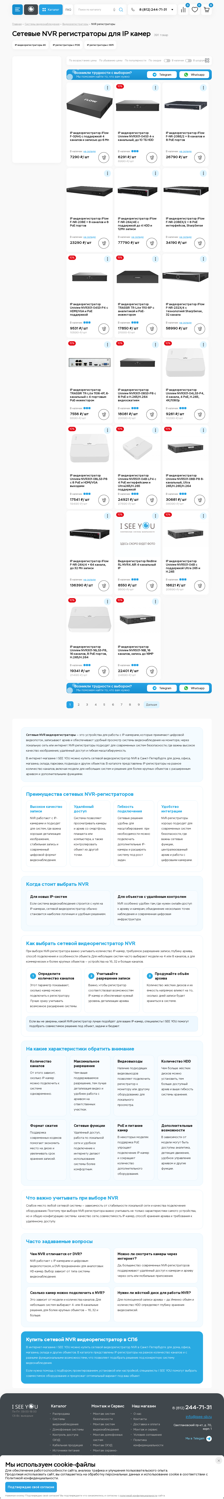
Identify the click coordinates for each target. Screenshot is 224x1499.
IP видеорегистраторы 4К (30, 45)
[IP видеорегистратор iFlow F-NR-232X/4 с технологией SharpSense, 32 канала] (185, 277)
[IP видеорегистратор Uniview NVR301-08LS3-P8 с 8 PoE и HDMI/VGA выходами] (89, 448)
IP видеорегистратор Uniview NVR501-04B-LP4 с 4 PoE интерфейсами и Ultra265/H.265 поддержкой (137, 482)
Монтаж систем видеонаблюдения (106, 1427)
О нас (137, 1413)
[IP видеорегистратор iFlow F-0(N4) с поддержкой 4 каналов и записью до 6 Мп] (89, 106)
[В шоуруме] (188, 60)
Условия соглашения (148, 1434)
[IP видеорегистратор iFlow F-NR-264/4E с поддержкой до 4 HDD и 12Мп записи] (137, 191)
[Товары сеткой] (207, 60)
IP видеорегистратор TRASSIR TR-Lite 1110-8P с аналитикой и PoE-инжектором (136, 309)
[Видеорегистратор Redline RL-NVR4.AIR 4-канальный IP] (137, 534)
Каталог (53, 9)
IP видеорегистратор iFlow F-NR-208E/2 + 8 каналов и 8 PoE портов (185, 136)
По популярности (135, 60)
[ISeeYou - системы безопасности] (25, 1406)
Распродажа (61, 1413)
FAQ (68, 9)
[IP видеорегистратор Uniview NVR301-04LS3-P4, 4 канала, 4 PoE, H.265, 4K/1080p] (185, 362)
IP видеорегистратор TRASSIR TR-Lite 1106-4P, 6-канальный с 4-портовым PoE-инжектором (89, 395)
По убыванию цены (110, 60)
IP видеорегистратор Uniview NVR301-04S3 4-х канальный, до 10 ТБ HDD (136, 136)
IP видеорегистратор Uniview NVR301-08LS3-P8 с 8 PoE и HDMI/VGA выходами (88, 481)
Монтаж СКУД (102, 1445)
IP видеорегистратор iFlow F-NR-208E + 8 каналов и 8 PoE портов (89, 222)
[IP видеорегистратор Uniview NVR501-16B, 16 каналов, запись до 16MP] (137, 619)
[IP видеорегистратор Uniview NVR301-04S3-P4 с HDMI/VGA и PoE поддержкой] (89, 277)
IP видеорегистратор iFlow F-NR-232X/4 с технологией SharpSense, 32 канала (185, 309)
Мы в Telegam (195, 1438)
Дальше (151, 704)
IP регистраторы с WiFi (100, 45)
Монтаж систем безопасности (104, 1416)
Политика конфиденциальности (148, 1442)
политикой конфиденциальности (138, 1495)
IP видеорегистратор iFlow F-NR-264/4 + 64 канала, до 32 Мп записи (89, 565)
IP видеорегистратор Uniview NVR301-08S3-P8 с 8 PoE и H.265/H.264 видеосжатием (137, 395)
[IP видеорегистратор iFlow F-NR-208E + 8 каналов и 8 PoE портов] (89, 191)
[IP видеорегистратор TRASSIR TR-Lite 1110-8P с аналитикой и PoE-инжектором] (137, 277)
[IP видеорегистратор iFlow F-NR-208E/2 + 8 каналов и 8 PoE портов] (185, 106)
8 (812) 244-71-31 (153, 10)
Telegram (164, 74)
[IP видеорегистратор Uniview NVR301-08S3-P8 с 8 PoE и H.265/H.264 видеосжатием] (137, 362)
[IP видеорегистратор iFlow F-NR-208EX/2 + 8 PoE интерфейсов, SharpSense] (185, 191)
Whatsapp (197, 74)
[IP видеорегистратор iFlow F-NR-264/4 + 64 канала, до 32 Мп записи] (89, 534)
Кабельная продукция (68, 1445)
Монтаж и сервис (146, 1429)
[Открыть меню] (17, 9)
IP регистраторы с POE (66, 45)
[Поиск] (121, 10)
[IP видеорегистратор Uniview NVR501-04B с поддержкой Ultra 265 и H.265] (185, 534)
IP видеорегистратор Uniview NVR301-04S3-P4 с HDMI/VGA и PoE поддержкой (89, 309)
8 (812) (192, 1407)
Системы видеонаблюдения (65, 1421)
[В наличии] (167, 60)
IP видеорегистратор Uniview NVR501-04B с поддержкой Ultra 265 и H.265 (183, 566)
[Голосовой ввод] (114, 10)
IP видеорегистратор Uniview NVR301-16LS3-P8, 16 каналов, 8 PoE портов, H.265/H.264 (88, 652)
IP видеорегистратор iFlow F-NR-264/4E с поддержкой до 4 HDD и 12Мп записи (137, 224)
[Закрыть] (218, 1460)
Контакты (140, 1419)
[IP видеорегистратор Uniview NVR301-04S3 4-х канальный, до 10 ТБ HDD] (137, 106)
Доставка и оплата (147, 1424)
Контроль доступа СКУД (65, 1437)
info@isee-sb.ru (199, 1417)
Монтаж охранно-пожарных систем (105, 1453)
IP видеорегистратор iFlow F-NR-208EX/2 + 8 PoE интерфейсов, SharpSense (185, 222)
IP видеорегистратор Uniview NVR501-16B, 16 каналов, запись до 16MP (135, 650)
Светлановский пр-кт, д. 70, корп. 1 (193, 1426)
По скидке (155, 60)
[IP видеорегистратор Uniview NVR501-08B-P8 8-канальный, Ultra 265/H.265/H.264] (185, 448)
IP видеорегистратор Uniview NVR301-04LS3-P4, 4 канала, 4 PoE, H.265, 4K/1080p (185, 395)
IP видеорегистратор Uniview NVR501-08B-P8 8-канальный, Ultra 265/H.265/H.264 (185, 481)
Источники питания (66, 1450)
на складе (89, 151)
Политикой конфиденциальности (31, 1478)
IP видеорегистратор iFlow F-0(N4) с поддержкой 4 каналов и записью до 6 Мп (89, 136)
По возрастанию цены (83, 60)
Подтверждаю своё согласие (31, 1487)
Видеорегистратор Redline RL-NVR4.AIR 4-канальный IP (137, 565)
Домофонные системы (68, 1429)
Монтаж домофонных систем (108, 1437)
